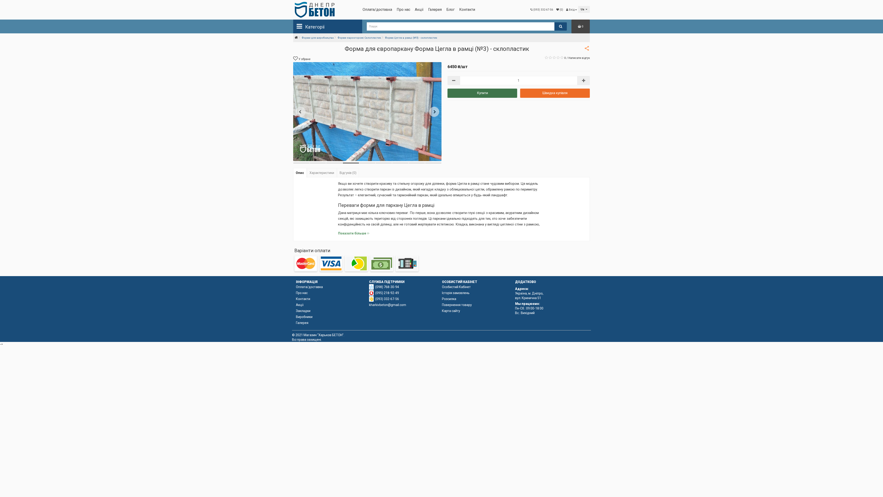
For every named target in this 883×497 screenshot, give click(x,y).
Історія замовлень (456, 293)
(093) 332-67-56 (387, 299)
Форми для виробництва (318, 37)
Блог (450, 9)
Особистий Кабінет (456, 287)
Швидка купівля (555, 93)
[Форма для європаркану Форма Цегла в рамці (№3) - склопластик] (367, 111)
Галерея (435, 9)
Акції (419, 9)
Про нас (403, 9)
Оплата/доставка (377, 9)
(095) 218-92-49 (387, 293)
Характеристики (322, 173)
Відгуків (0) (348, 173)
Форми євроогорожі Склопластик (359, 37)
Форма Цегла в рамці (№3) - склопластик (411, 37)
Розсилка (449, 299)
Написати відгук (579, 58)
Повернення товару (457, 305)
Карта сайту (451, 311)
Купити (482, 93)
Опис (300, 173)
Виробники (304, 317)
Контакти (467, 9)
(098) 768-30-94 (387, 287)
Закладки (303, 311)
